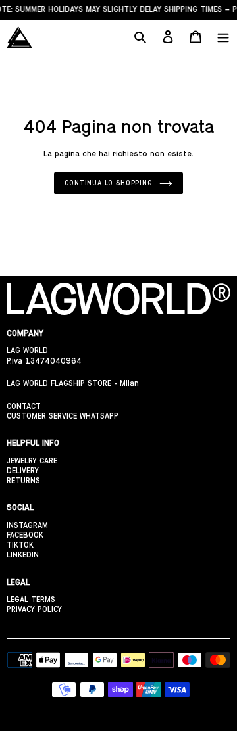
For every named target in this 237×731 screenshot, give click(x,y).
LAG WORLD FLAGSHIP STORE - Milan (73, 383)
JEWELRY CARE (32, 460)
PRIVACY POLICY (34, 609)
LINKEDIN (23, 554)
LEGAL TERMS (31, 599)
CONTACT (24, 406)
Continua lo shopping (108, 183)
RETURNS (23, 480)
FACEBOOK (25, 535)
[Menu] (223, 37)
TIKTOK (20, 545)
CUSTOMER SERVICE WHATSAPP (62, 416)
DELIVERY (23, 470)
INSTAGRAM (27, 525)
